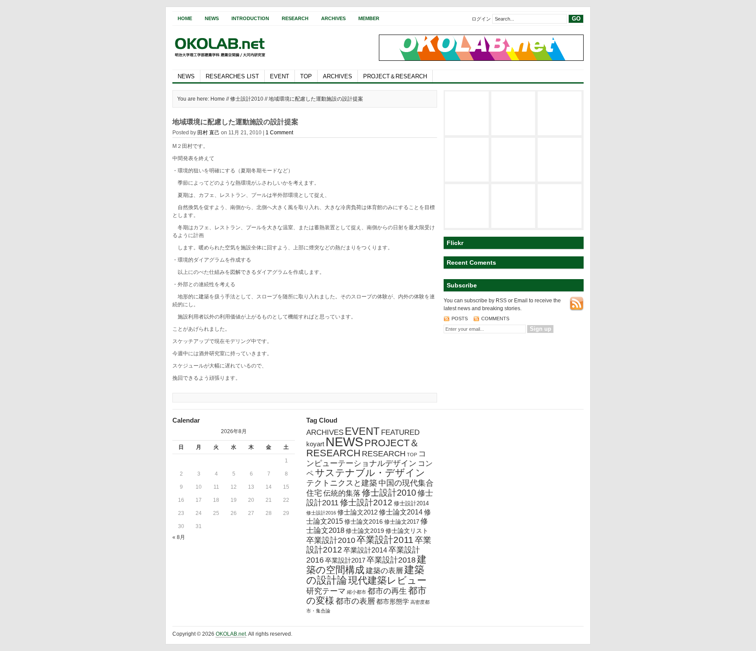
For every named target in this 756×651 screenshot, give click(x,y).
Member (368, 18)
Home (185, 18)
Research (295, 18)
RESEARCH (384, 453)
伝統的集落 (341, 493)
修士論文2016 (363, 521)
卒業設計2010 (330, 540)
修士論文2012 (357, 512)
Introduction (250, 18)
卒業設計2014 (365, 550)
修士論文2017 (401, 522)
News (212, 18)
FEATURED (400, 432)
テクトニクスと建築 (341, 483)
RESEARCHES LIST (232, 76)
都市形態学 (392, 601)
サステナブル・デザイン (370, 473)
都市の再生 (387, 591)
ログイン (481, 18)
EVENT (279, 76)
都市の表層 (355, 601)
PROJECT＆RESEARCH (395, 76)
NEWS (186, 76)
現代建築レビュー (387, 580)
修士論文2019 (365, 530)
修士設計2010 (246, 99)
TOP (306, 76)
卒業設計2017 (345, 560)
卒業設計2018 (391, 560)
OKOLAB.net (231, 634)
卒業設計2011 (385, 540)
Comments (495, 318)
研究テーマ (326, 591)
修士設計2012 (366, 502)
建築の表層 (384, 571)
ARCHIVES (337, 76)
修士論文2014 (401, 512)
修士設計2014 (411, 503)
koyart (315, 444)
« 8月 (178, 537)
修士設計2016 (321, 512)
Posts (460, 318)
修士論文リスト (406, 530)
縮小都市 (356, 592)
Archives (333, 18)
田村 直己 (208, 133)
